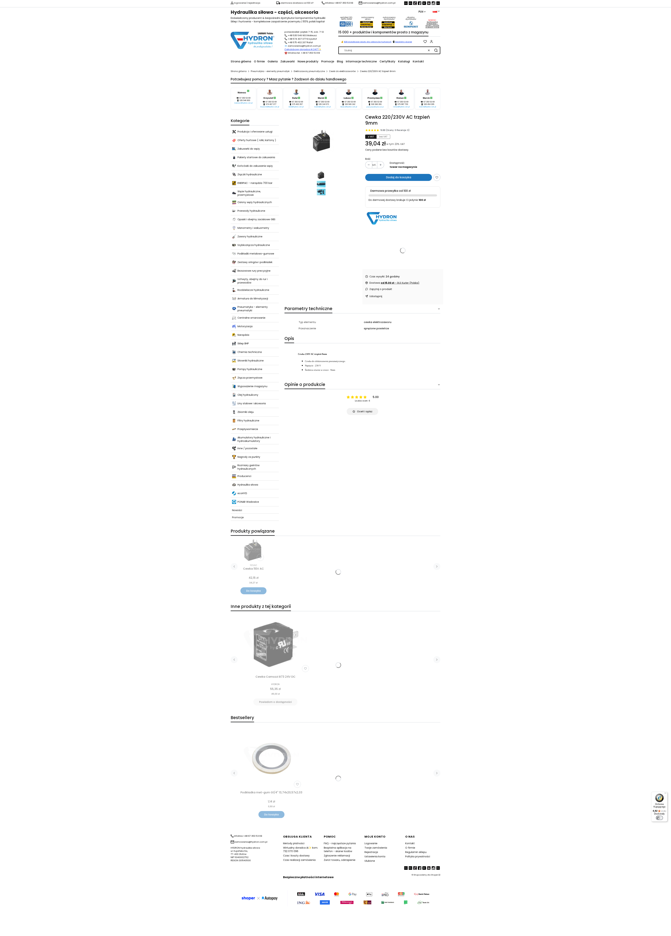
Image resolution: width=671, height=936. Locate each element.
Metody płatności (293, 843)
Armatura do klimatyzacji (252, 298)
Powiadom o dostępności (275, 702)
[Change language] (436, 11)
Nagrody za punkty (248, 457)
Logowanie (371, 843)
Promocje (238, 517)
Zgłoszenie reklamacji (337, 855)
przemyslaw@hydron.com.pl (375, 107)
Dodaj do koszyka (398, 177)
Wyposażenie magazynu (252, 386)
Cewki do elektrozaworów (342, 71)
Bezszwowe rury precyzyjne (253, 270)
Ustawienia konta (375, 856)
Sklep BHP (243, 343)
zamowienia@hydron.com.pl (304, 46)
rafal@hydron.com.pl (296, 107)
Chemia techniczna (249, 352)
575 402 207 (297, 104)
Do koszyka (253, 591)
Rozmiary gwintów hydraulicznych (248, 467)
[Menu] (665, 794)
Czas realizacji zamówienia (299, 860)
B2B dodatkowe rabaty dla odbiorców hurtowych (367, 41)
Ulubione (370, 861)
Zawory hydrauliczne (249, 236)
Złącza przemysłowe (249, 377)
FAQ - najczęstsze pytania (340, 843)
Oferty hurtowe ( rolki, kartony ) (256, 140)
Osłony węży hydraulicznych (254, 202)
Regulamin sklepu (416, 852)
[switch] (659, 818)
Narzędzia (243, 335)
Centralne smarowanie (251, 318)
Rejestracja (371, 852)
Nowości (237, 510)
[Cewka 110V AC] (253, 550)
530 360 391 (376, 104)
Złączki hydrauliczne (249, 174)
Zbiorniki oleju (245, 412)
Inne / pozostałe (247, 448)
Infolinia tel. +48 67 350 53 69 (304, 53)
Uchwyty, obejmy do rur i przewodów (252, 280)
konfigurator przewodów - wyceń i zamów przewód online (432, 24)
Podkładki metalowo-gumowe (255, 253)
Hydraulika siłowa (247, 484)
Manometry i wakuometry (253, 228)
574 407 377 (271, 104)
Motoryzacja (244, 326)
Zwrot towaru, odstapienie (339, 860)
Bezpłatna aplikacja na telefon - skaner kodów (338, 849)
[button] (436, 50)
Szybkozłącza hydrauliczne (253, 245)
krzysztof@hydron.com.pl (269, 107)
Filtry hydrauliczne (248, 420)
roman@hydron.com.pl (401, 107)
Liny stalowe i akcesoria (251, 403)
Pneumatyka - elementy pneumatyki (270, 71)
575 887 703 (403, 104)
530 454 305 (429, 104)
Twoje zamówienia (376, 847)
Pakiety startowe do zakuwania (256, 157)
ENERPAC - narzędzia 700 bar (254, 183)
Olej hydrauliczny (247, 395)
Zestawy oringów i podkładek (254, 262)
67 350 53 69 (244, 98)
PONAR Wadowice (248, 502)
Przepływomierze (247, 429)
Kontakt (410, 843)
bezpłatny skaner (403, 41)
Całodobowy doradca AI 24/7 (301, 49)
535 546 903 (245, 100)
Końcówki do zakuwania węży (255, 166)
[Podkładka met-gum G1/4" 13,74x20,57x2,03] (271, 758)
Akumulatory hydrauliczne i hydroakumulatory (253, 439)
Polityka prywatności (417, 856)
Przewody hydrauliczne (251, 211)
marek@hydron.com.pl (322, 107)
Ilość (368, 159)
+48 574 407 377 (297, 39)
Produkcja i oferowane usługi (254, 131)
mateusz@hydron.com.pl (243, 103)
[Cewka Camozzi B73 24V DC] (275, 643)
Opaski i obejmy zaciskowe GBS (256, 219)
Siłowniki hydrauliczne (250, 360)
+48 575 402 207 (297, 42)
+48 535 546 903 (297, 35)
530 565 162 (350, 104)
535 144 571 (324, 104)
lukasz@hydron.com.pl (348, 107)
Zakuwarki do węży (248, 148)
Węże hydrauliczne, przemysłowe (249, 193)
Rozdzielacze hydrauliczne (253, 290)
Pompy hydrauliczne (249, 369)
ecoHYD (242, 493)
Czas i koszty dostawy (296, 855)
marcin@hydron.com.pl (427, 107)
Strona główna (239, 71)
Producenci (244, 476)
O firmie (410, 847)
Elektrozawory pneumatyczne (309, 71)
